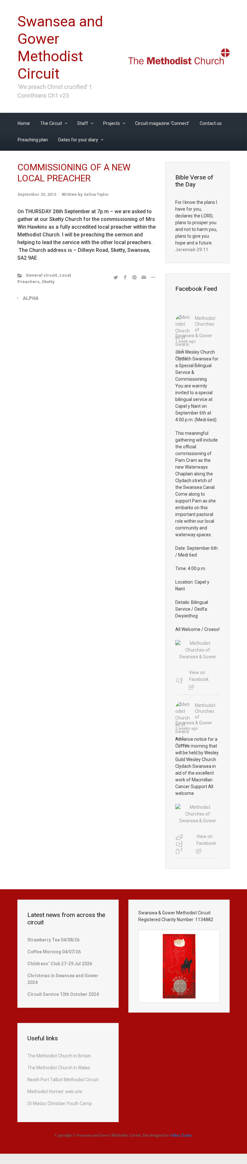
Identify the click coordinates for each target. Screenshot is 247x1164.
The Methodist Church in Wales (58, 1067)
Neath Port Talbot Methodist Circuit (62, 1079)
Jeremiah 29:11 (191, 249)
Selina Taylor (96, 194)
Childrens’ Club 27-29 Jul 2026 (59, 963)
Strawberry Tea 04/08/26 (53, 939)
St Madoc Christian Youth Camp (59, 1103)
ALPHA (31, 298)
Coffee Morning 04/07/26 (54, 951)
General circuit (41, 275)
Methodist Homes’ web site (54, 1091)
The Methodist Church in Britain (59, 1055)
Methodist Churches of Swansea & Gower (195, 327)
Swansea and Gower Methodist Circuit (60, 47)
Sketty (48, 281)
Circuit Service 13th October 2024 (63, 994)
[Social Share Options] (191, 687)
